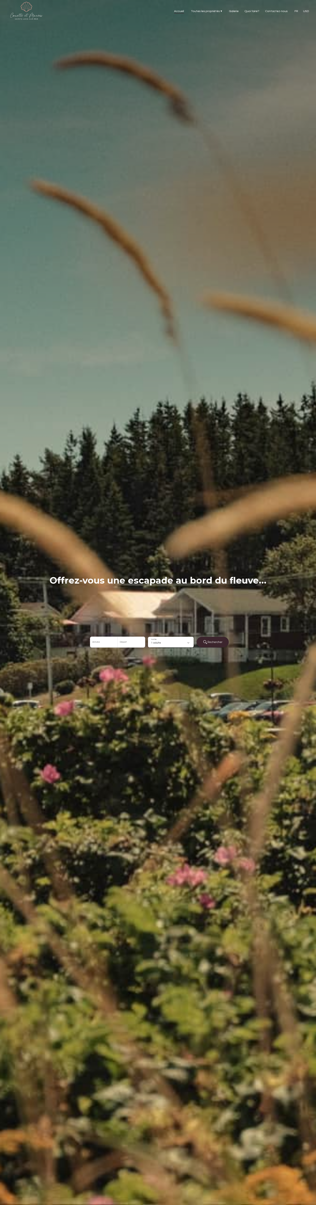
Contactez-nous (276, 11)
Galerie (234, 11)
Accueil (179, 11)
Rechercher (214, 642)
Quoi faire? (251, 11)
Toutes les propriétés (206, 11)
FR (296, 11)
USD (306, 11)
